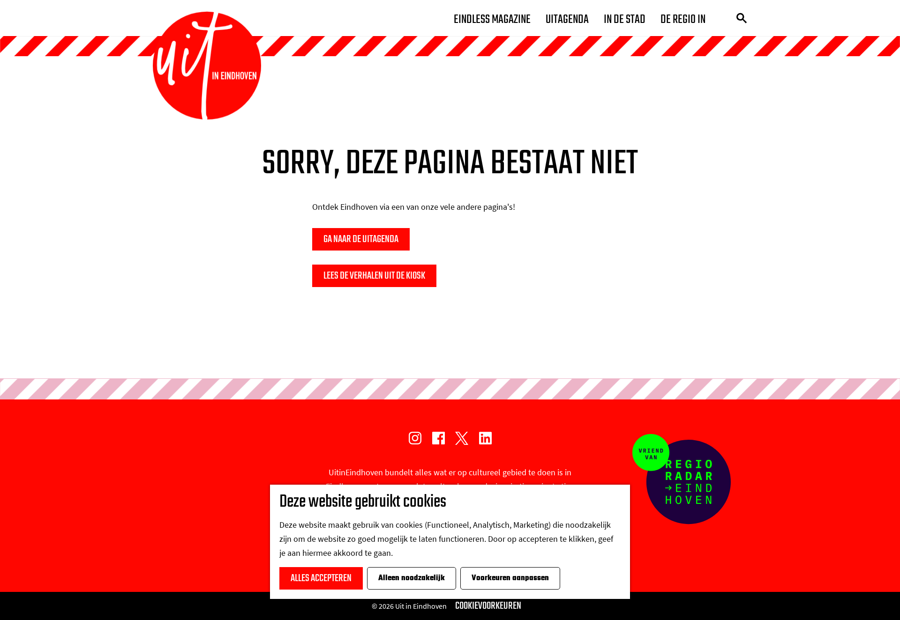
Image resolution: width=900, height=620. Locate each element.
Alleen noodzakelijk (411, 578)
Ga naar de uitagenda (360, 239)
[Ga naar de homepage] (207, 65)
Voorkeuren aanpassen (510, 578)
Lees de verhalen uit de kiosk (374, 276)
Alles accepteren (321, 578)
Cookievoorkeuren (488, 606)
